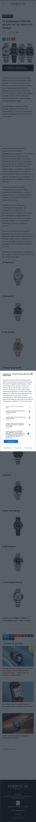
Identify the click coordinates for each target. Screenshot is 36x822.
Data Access (18, 448)
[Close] (32, 374)
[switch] (28, 411)
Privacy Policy (28, 448)
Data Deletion (8, 448)
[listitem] (18, 407)
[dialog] (18, 411)
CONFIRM (10, 441)
